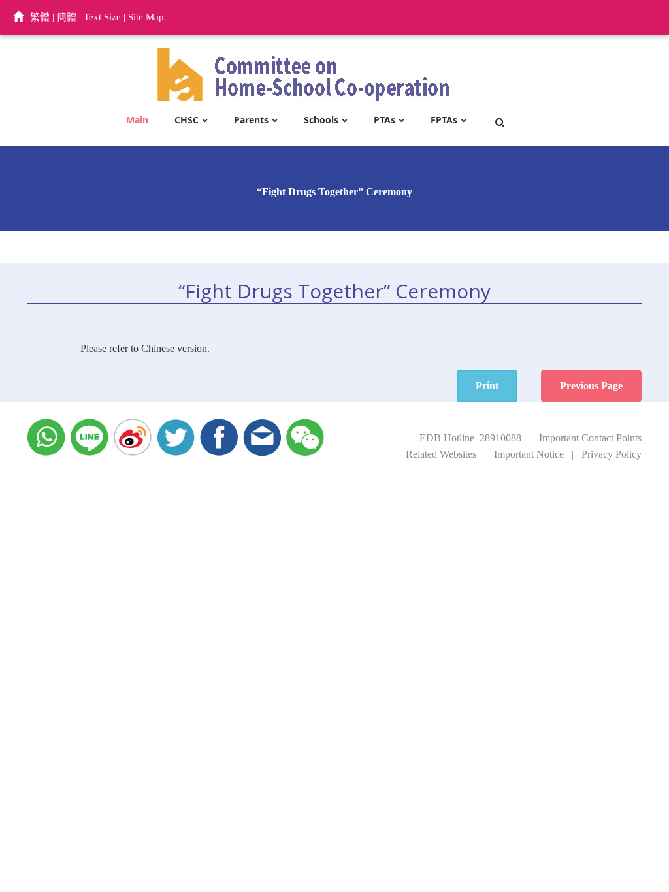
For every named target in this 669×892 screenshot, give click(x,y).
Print (487, 385)
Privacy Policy (611, 454)
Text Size (102, 17)
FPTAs (444, 120)
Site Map (146, 17)
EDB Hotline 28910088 (470, 437)
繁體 (40, 17)
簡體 (66, 17)
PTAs (384, 120)
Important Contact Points (590, 437)
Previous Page (591, 385)
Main (137, 120)
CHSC (186, 120)
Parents (251, 120)
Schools (321, 120)
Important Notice (529, 454)
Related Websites (441, 454)
